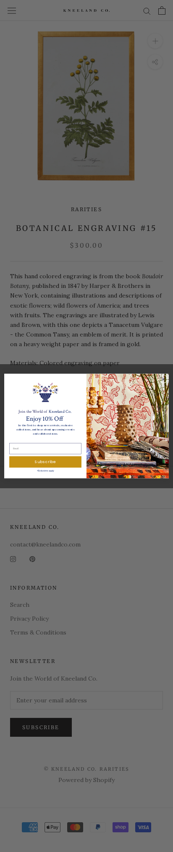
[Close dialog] (163, 379)
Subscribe (45, 462)
